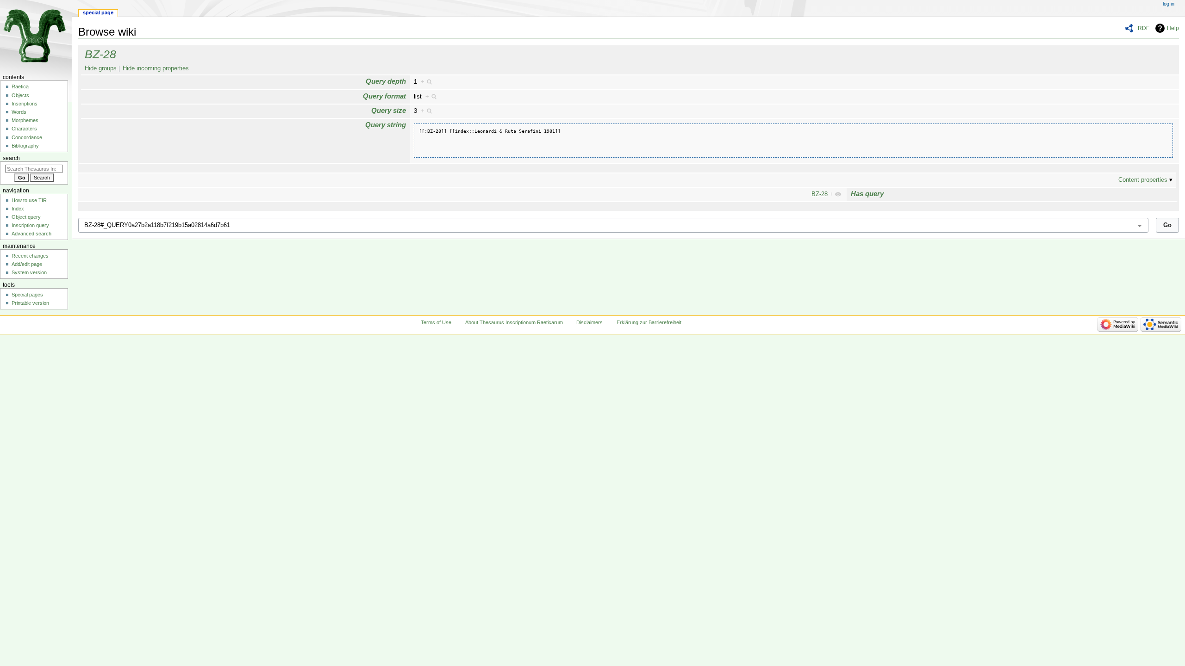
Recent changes (30, 256)
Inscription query (30, 225)
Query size (388, 110)
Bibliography (25, 145)
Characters (24, 128)
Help (1173, 28)
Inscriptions (24, 103)
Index (18, 208)
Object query (26, 217)
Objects (20, 95)
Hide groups (101, 68)
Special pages (27, 294)
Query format (384, 96)
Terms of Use (436, 322)
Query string (385, 125)
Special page (98, 12)
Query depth (386, 81)
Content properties (1142, 180)
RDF (1143, 28)
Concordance (27, 137)
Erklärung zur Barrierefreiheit (649, 322)
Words (19, 112)
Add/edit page (27, 264)
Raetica (20, 86)
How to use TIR (29, 200)
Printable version (30, 303)
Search (11, 158)
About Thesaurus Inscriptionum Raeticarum (514, 322)
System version (29, 272)
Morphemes (25, 120)
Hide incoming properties (156, 68)
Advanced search (31, 233)
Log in (1168, 3)
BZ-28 (100, 54)
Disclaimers (589, 322)
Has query (867, 193)
